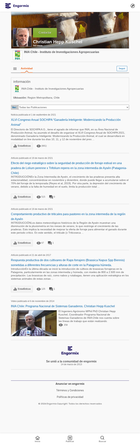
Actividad (27, 68)
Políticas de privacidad (70, 397)
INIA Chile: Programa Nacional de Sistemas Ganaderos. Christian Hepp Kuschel (63, 306)
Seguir (122, 68)
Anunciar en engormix (70, 383)
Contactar (45, 32)
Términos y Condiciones (70, 390)
